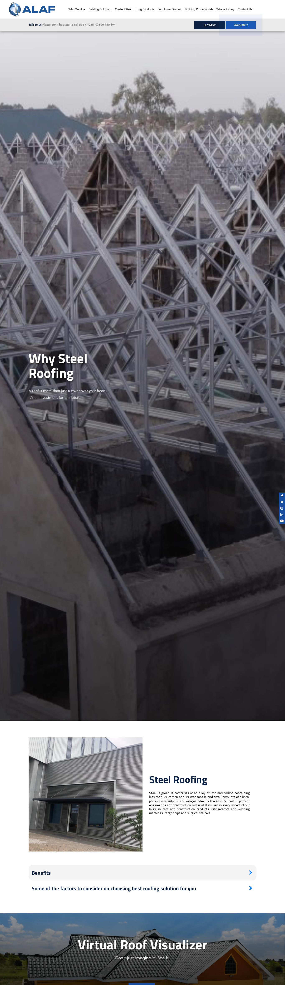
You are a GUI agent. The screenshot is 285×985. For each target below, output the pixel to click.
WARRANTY (241, 25)
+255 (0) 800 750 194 (101, 25)
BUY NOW (209, 25)
